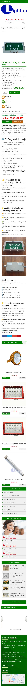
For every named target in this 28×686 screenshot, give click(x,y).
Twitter (9, 336)
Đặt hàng (6, 377)
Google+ (14, 336)
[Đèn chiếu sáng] (14, 9)
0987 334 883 (11, 554)
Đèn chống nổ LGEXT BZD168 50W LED (14, 444)
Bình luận (17, 122)
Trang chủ (3, 28)
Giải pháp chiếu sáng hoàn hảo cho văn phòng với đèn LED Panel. (17, 595)
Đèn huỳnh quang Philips (11, 495)
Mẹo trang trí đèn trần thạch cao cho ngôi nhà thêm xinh (17, 588)
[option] (14, 622)
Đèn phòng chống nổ (14, 111)
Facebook (4, 336)
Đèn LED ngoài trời (9, 506)
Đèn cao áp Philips (9, 499)
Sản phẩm (10, 28)
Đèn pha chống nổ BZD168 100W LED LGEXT (14, 408)
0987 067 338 (18, 19)
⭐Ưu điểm (6, 208)
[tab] (7, 121)
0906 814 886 (11, 546)
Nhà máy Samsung (14, 629)
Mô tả (7, 122)
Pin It (19, 336)
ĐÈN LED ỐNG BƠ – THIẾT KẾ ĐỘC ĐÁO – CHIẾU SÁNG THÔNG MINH (18, 567)
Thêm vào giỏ (14, 92)
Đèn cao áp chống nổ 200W (14, 372)
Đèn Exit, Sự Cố (8, 509)
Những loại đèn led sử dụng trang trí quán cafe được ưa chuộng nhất (17, 582)
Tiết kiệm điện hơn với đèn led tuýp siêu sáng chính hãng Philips (17, 575)
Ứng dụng (9, 280)
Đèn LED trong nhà (9, 502)
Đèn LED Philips (8, 492)
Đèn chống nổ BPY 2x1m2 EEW (14, 479)
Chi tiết (22, 377)
